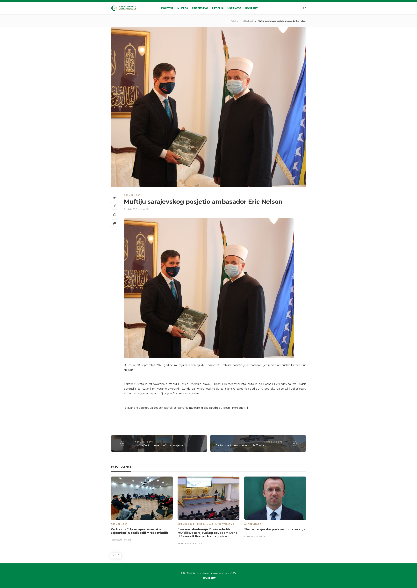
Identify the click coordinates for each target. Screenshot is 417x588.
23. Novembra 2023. (195, 543)
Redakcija (128, 209)
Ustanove (234, 8)
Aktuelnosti (248, 21)
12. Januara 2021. (260, 536)
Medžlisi (217, 8)
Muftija (182, 8)
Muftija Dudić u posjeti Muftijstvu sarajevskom (161, 445)
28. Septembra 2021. (141, 209)
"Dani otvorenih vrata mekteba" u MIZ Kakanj (240, 445)
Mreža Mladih (206, 524)
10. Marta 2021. (126, 540)
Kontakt (251, 8)
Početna (167, 8)
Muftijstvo (200, 8)
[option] (141, 509)
